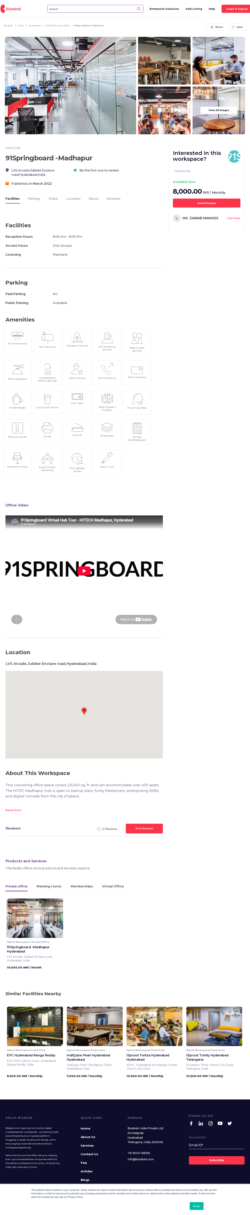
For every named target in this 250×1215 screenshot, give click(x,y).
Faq (84, 1163)
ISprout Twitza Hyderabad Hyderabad (147, 1057)
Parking (34, 199)
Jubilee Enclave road (58, 25)
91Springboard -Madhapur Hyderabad (28, 949)
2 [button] (34, 935)
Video (53, 199)
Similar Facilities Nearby (33, 993)
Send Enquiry (206, 203)
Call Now (233, 218)
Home (85, 1128)
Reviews (114, 199)
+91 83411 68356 (139, 1153)
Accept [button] (196, 1206)
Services (87, 1145)
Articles (87, 1171)
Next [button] (56, 919)
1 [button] (32, 935)
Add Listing (194, 8)
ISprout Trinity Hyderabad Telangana (207, 1057)
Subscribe (216, 1160)
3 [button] (36, 935)
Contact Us (89, 1154)
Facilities (12, 199)
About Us (88, 1137)
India (21, 25)
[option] (35, 1027)
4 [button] (38, 935)
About (94, 199)
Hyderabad (35, 25)
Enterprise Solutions (164, 8)
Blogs (85, 1180)
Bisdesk (8, 25)
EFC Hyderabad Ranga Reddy (31, 1055)
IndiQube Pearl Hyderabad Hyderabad (88, 1057)
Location (73, 199)
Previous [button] (13, 919)
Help (212, 8)
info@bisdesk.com (141, 1159)
